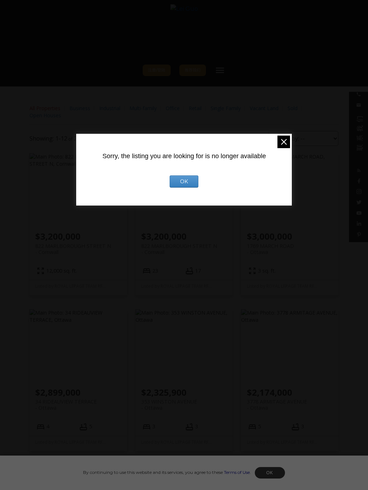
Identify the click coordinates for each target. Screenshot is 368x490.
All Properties (44, 108)
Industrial (109, 108)
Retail (195, 108)
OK (269, 472)
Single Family (226, 108)
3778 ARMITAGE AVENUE (277, 404)
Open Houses (45, 115)
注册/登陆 (156, 70)
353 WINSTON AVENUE (169, 404)
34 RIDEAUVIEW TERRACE (66, 404)
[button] (157, 70)
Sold (293, 108)
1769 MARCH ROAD (270, 248)
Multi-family (143, 108)
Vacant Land (264, 108)
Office (173, 108)
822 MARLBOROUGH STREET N (73, 248)
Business (79, 108)
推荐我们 (193, 70)
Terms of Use (237, 472)
